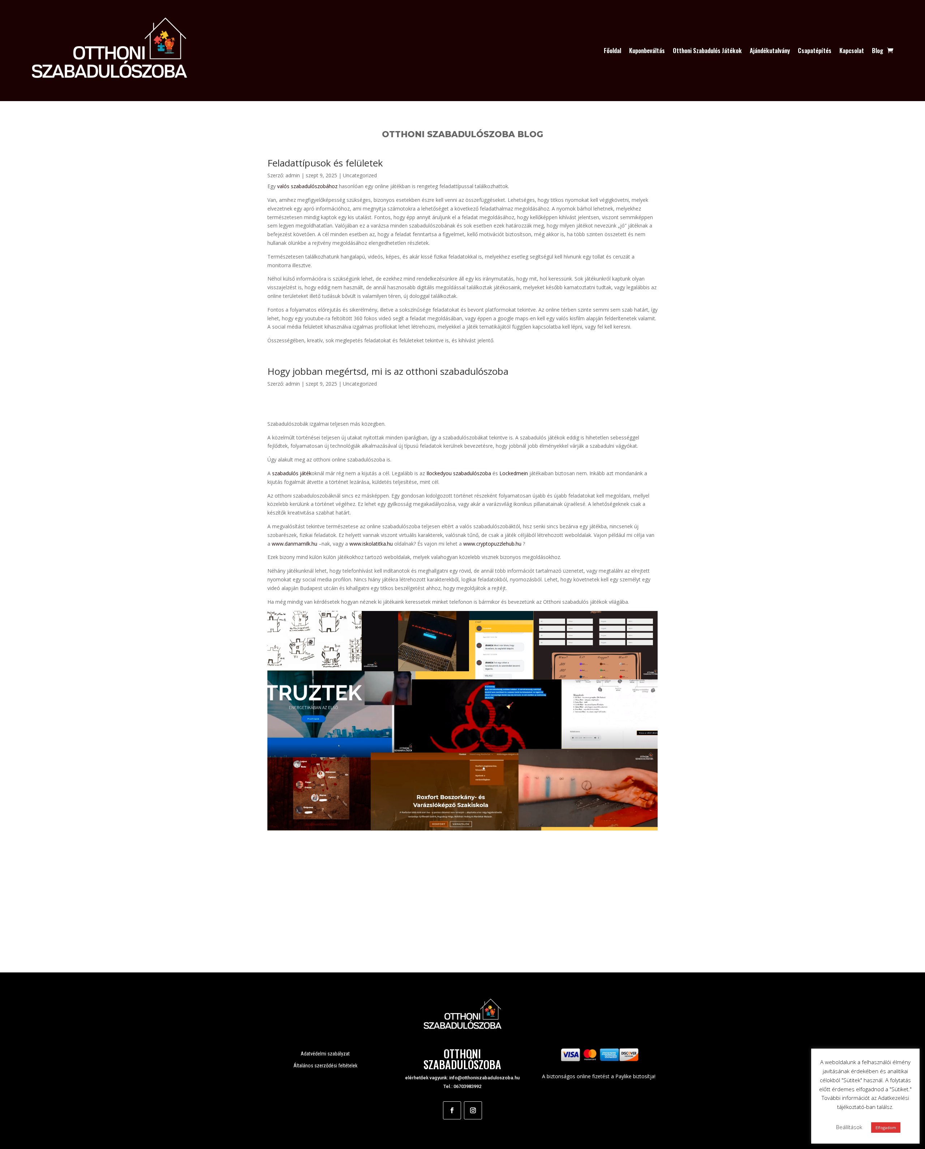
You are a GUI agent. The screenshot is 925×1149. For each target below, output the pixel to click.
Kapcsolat (851, 50)
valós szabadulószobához (307, 186)
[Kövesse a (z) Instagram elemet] (473, 1110)
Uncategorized (360, 175)
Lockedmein (513, 473)
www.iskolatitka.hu (370, 543)
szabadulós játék (291, 473)
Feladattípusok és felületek (325, 162)
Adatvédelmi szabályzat (325, 1054)
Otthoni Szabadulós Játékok (707, 50)
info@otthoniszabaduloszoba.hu (484, 1077)
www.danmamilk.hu (294, 543)
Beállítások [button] (849, 1127)
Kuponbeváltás (647, 50)
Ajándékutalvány (770, 50)
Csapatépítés (814, 50)
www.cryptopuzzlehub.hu (492, 543)
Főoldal (612, 50)
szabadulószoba (471, 473)
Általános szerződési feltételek (325, 1065)
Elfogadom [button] (885, 1127)
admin (292, 175)
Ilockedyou (439, 473)
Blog (877, 50)
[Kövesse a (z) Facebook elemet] (452, 1110)
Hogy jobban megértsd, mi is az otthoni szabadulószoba (387, 371)
